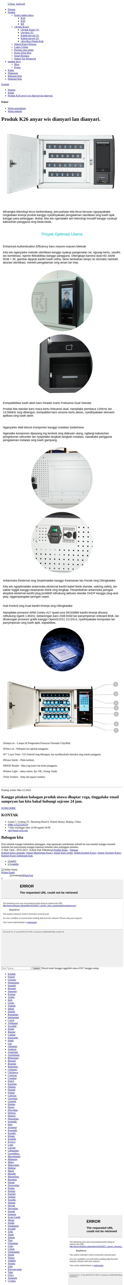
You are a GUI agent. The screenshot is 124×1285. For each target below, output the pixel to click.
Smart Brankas (21, 55)
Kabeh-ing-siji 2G (30, 38)
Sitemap (74, 850)
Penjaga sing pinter (24, 50)
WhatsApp (27, 875)
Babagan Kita (15, 76)
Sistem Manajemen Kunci (39, 852)
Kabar (11, 70)
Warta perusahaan (17, 108)
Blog (16, 64)
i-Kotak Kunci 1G (30, 29)
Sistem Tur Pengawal (25, 58)
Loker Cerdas (21, 47)
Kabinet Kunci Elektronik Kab (17, 855)
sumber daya (14, 61)
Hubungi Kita (15, 79)
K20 (23, 21)
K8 (22, 24)
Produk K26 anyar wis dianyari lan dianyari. (30, 95)
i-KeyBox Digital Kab (32, 41)
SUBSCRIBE (8, 808)
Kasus (17, 67)
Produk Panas (61, 850)
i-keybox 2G (27, 32)
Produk (11, 12)
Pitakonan (13, 73)
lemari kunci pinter (63, 852)
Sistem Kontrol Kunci (85, 852)
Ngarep (11, 9)
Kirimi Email (8, 872)
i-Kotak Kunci (21, 26)
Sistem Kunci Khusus (25, 44)
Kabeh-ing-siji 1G (30, 35)
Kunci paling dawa (24, 15)
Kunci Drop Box (22, 52)
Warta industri (15, 111)
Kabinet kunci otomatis (13, 852)
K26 (23, 18)
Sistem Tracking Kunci (109, 852)
